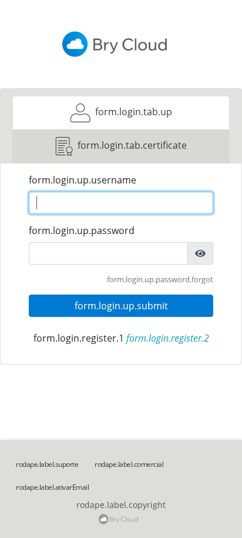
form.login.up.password (82, 230)
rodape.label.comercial (129, 464)
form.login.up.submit (121, 305)
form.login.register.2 (167, 338)
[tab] (121, 113)
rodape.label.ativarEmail (52, 487)
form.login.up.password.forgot (160, 279)
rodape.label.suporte (47, 464)
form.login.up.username (82, 179)
